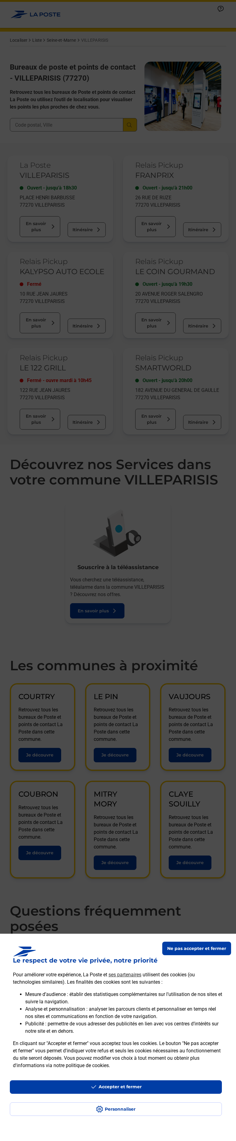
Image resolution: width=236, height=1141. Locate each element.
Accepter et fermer (120, 1086)
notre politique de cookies (81, 1065)
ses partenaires (124, 975)
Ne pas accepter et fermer (196, 948)
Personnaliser (120, 1109)
